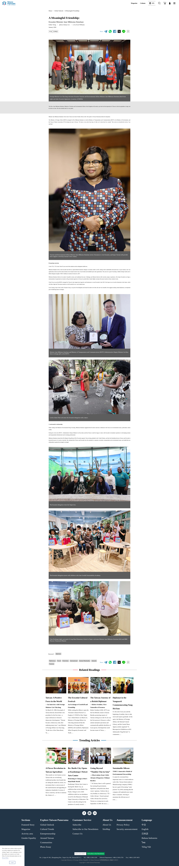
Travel (59, 661)
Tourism (51, 664)
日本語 (55, 31)
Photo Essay (45, 847)
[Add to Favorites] (128, 31)
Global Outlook (58, 11)
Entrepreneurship (47, 833)
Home (50, 11)
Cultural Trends (47, 829)
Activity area (27, 833)
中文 (50, 31)
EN (153, 3)
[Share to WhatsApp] (110, 31)
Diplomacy (52, 661)
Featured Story (27, 825)
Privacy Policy (123, 825)
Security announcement (127, 829)
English (145, 829)
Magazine (134, 3)
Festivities (65, 661)
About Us (107, 825)
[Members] (170, 3)
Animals (94, 661)
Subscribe (77, 825)
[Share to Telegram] (105, 31)
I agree (12, 862)
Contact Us (77, 833)
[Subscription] (164, 3)
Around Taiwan (47, 838)
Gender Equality (28, 838)
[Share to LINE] (123, 31)
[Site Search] (159, 3)
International (73, 661)
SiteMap (106, 829)
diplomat (58, 654)
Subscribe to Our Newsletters (85, 829)
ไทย (143, 842)
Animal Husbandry (84, 661)
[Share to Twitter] (119, 31)
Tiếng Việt (146, 847)
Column (142, 3)
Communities (46, 842)
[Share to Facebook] (114, 31)
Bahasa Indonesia (149, 838)
